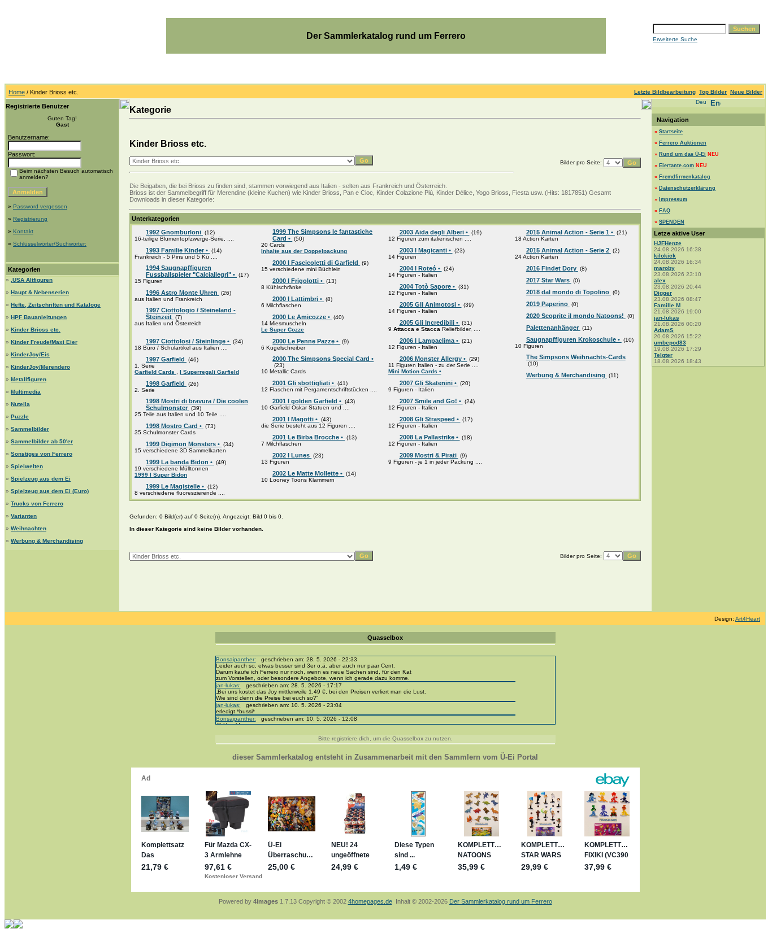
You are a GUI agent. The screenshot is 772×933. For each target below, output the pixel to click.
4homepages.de (370, 901)
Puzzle (20, 416)
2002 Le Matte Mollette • (308, 473)
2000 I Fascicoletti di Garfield (316, 262)
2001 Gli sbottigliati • (304, 383)
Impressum (673, 199)
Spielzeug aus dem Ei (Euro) (50, 491)
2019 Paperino (548, 303)
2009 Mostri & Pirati (429, 455)
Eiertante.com (676, 165)
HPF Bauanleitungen (39, 317)
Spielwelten (27, 466)
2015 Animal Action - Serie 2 (568, 250)
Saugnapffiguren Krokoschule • (574, 339)
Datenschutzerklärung (687, 188)
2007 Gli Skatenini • (429, 383)
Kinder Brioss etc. (35, 329)
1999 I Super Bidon (161, 475)
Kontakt (23, 231)
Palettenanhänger (553, 327)
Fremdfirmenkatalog (684, 177)
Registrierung (30, 219)
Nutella (20, 404)
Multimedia (26, 392)
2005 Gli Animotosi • (431, 304)
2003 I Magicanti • (426, 250)
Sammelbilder (30, 429)
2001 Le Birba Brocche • (308, 437)
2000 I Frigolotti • (298, 280)
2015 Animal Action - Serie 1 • (570, 232)
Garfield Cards (155, 372)
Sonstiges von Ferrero (41, 454)
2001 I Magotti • (295, 419)
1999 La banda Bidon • (180, 462)
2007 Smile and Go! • (431, 401)
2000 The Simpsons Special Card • (323, 358)
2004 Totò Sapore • (428, 286)
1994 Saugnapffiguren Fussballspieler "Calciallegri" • (191, 271)
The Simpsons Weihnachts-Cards (576, 357)
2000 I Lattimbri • (298, 298)
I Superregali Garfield (209, 372)
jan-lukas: (228, 685)
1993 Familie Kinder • (178, 250)
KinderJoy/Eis (30, 354)
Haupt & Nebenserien (40, 292)
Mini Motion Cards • (414, 371)
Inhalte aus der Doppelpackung (304, 251)
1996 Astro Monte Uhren (182, 292)
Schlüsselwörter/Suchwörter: (49, 244)
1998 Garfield (166, 383)
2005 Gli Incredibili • (430, 322)
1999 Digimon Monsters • (184, 444)
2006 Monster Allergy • (433, 358)
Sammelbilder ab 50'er (42, 441)
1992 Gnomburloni (174, 232)
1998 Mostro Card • (174, 425)
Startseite (671, 131)
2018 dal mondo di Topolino (568, 292)
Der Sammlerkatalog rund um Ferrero (500, 901)
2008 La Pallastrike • (430, 437)
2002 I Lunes (291, 455)
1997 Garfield (166, 359)
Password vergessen (40, 206)
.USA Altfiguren (32, 280)
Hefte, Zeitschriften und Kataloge (56, 305)
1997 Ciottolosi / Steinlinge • (188, 341)
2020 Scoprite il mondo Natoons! (576, 315)
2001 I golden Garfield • (307, 401)
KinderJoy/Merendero (40, 367)
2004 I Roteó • (421, 268)
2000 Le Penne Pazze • (306, 341)
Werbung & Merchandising (47, 541)
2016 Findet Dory (552, 268)
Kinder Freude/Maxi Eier (44, 342)
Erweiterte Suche (675, 39)
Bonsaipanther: (236, 659)
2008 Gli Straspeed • (430, 419)
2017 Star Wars (548, 280)
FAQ (664, 210)
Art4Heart (747, 619)
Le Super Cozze (282, 329)
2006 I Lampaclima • (430, 340)
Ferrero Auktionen (682, 143)
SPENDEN (671, 222)
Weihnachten (28, 528)
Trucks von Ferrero (37, 503)
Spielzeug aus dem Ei (41, 479)
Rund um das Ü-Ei (682, 154)
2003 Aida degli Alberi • (435, 232)
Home (16, 92)
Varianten (24, 516)
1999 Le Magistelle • (176, 486)
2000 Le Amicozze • (302, 316)
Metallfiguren (28, 379)
